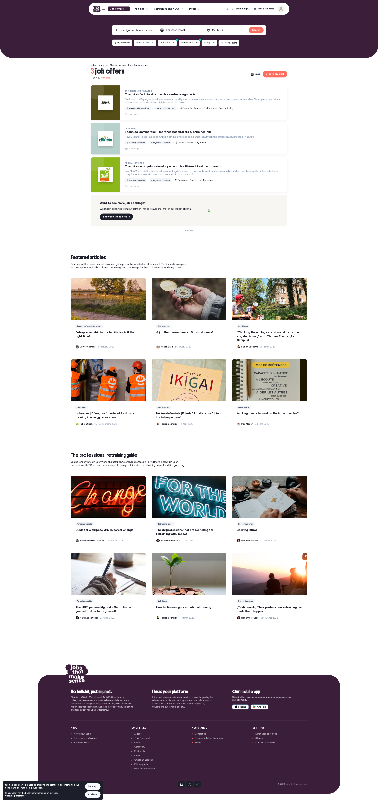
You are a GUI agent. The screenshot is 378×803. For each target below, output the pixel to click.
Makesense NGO (82, 742)
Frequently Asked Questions (209, 738)
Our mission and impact (85, 738)
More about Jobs (82, 733)
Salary (207, 42)
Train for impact (142, 738)
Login (137, 755)
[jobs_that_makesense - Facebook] (197, 784)
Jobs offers (117, 8)
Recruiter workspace (144, 768)
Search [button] (256, 30)
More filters (231, 42)
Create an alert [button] (275, 74)
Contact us (200, 733)
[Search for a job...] (227, 9)
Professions (190, 42)
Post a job (139, 751)
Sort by (101, 77)
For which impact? (176, 30)
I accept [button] (92, 786)
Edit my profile (141, 764)
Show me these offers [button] (116, 216)
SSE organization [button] (135, 142)
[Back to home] (77, 674)
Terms (198, 742)
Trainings (138, 8)
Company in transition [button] (137, 108)
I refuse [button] (92, 794)
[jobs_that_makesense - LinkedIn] (181, 784)
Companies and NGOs (167, 8)
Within (142, 42)
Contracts (168, 42)
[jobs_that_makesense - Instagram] (189, 784)
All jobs (138, 733)
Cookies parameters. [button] (16, 795)
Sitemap (259, 738)
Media (192, 8)
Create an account (143, 760)
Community (139, 746)
